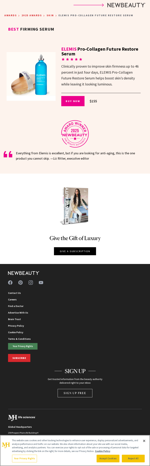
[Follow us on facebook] (10, 282)
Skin (50, 15)
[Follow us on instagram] (31, 282)
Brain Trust (14, 319)
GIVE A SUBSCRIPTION (75, 251)
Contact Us (14, 293)
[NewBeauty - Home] (24, 273)
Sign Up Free (75, 393)
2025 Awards (32, 15)
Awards (10, 15)
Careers (12, 299)
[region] (75, 450)
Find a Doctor (15, 306)
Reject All (133, 458)
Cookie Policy (15, 332)
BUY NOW (73, 101)
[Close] (144, 441)
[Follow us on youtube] (41, 282)
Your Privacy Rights (23, 346)
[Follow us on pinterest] (20, 282)
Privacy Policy (16, 325)
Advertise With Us (18, 312)
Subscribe (19, 358)
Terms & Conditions (19, 338)
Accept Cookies (108, 458)
